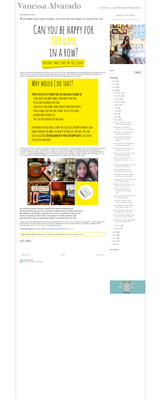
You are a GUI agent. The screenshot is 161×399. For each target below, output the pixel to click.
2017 (114, 81)
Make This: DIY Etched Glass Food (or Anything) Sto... (124, 133)
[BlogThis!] (23, 241)
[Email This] (21, 241)
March (116, 120)
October (117, 99)
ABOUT (120, 15)
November (118, 96)
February (117, 225)
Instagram (51, 229)
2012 (114, 235)
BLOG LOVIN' (130, 19)
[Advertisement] (127, 265)
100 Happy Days (40, 225)
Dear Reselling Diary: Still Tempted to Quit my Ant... (123, 170)
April (116, 117)
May (116, 114)
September (118, 102)
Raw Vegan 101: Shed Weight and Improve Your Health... (124, 175)
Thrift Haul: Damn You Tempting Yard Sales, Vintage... (124, 180)
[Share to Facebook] (27, 241)
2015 (114, 87)
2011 (114, 238)
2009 (114, 244)
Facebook (58, 229)
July (116, 108)
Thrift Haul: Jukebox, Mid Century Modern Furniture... (124, 201)
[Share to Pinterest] (30, 241)
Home (63, 255)
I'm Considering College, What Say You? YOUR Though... (124, 216)
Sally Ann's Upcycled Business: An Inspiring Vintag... (124, 196)
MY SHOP (130, 15)
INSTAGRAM (114, 19)
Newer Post (25, 255)
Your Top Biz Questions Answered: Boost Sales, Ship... (123, 190)
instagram (23, 153)
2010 (114, 241)
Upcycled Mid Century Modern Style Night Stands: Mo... (124, 206)
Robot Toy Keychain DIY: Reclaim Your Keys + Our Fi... (123, 160)
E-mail (71, 229)
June (116, 111)
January (117, 228)
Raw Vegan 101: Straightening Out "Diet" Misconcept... (124, 144)
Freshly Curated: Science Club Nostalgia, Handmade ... (124, 154)
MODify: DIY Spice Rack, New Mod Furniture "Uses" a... (124, 185)
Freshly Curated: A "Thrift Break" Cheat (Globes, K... (124, 123)
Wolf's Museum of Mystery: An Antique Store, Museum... (124, 211)
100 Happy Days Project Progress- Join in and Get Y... (125, 128)
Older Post (100, 255)
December (118, 93)
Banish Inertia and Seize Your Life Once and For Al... (124, 149)
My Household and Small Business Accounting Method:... (122, 139)
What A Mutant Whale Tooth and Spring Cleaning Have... (125, 166)
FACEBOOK (122, 19)
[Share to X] (25, 241)
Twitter (64, 229)
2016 (114, 84)
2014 (114, 90)
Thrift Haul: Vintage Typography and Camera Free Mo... (124, 221)
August (117, 105)
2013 (114, 232)
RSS (136, 19)
